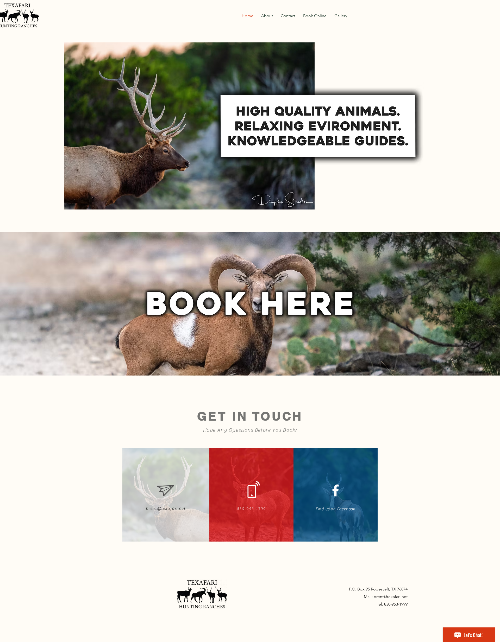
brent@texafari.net (391, 596)
